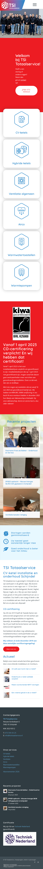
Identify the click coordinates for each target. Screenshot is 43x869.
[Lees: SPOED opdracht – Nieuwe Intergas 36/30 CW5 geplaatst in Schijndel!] (5, 800)
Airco (5, 762)
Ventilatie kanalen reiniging (18, 807)
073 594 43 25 (10, 733)
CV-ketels (6, 754)
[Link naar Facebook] (34, 862)
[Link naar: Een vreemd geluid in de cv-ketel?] (6, 695)
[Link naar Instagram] (38, 862)
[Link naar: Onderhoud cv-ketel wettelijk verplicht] (6, 679)
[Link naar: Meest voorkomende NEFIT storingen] (6, 687)
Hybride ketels (8, 756)
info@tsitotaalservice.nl (14, 735)
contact (23, 80)
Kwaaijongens (19, 860)
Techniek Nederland (22, 826)
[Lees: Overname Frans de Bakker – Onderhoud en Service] (5, 791)
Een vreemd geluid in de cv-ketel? (24, 693)
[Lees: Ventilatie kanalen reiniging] (5, 808)
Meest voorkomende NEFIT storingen (25, 685)
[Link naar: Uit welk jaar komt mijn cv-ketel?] (6, 671)
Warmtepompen (9, 767)
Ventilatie (6, 759)
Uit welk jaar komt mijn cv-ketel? (24, 669)
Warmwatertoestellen (11, 765)
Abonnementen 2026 (11, 771)
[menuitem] (34, 4)
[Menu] (34, 4)
